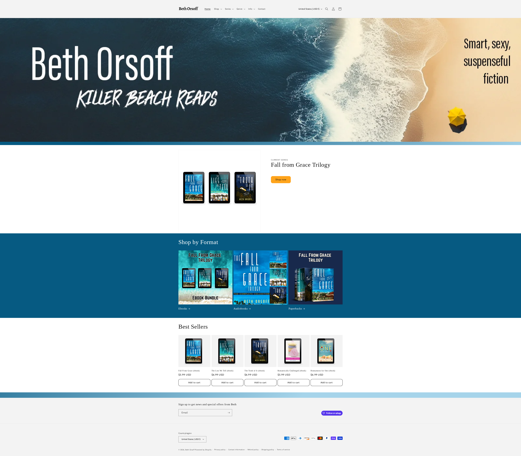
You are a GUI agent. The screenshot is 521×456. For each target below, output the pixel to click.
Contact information (236, 450)
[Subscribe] (228, 412)
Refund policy (253, 450)
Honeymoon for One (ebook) (323, 371)
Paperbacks (295, 308)
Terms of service (283, 450)
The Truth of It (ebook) (254, 371)
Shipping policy (267, 450)
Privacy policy (219, 450)
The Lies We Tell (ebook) (223, 371)
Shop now (280, 179)
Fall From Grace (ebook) (189, 371)
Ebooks (182, 308)
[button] (217, 9)
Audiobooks (241, 308)
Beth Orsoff (190, 450)
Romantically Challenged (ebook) (292, 371)
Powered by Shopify (203, 450)
